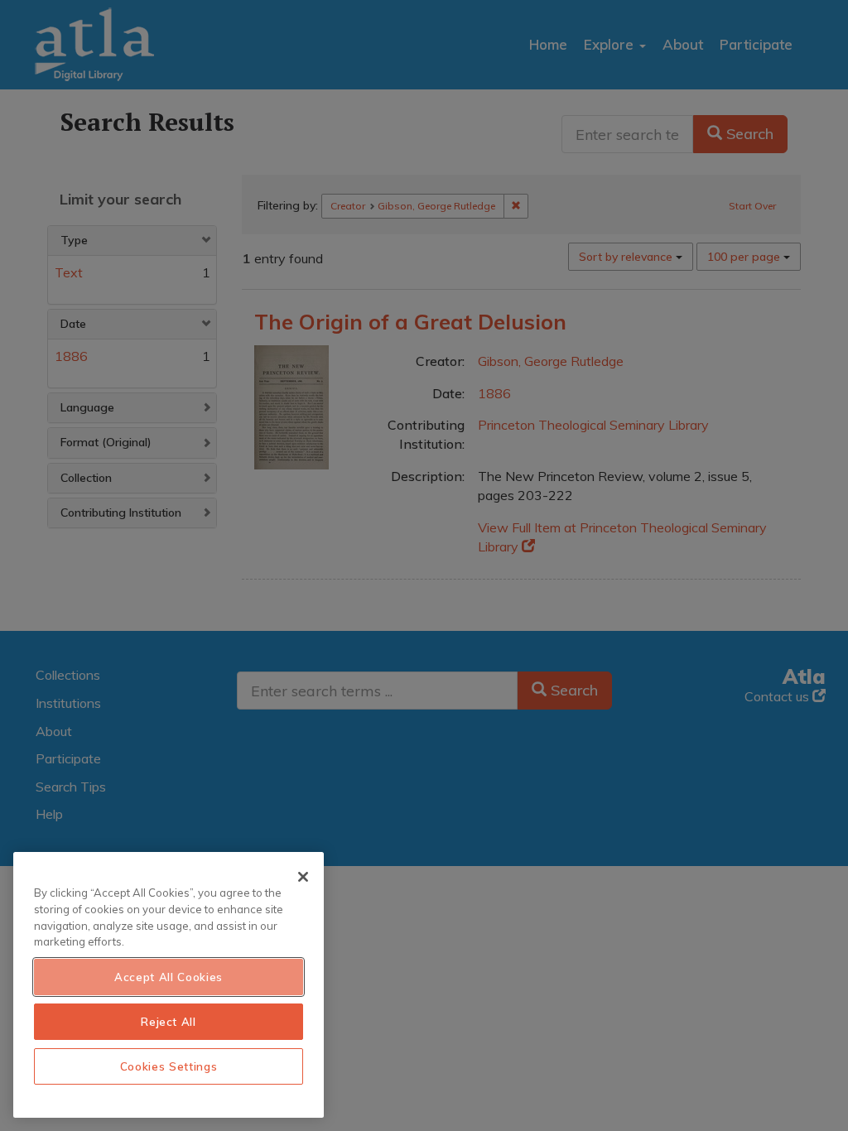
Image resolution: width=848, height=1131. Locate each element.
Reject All (168, 1021)
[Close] (303, 877)
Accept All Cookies (168, 977)
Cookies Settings (169, 1066)
